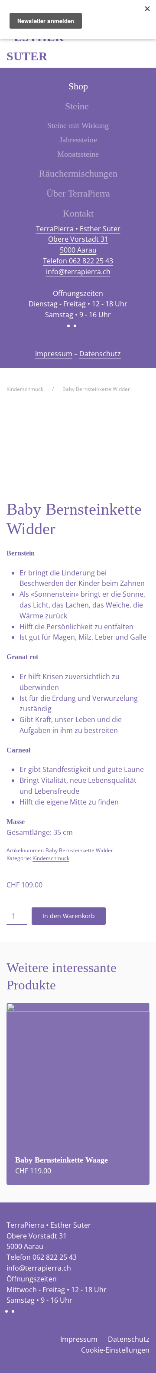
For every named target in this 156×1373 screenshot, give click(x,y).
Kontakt (78, 213)
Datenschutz (100, 353)
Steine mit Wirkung (78, 125)
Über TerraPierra (78, 193)
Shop (78, 86)
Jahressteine (78, 139)
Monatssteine (78, 154)
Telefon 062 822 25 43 (78, 261)
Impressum (53, 353)
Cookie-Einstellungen (115, 1350)
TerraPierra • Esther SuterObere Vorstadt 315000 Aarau (78, 239)
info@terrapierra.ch (78, 271)
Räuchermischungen (78, 173)
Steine (77, 106)
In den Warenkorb (68, 916)
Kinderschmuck (50, 858)
